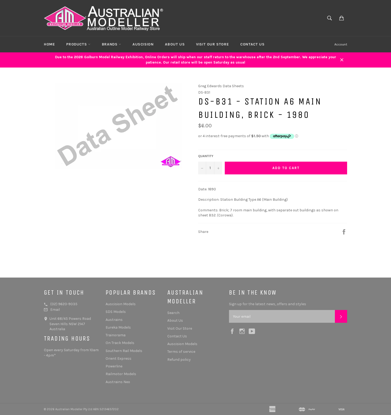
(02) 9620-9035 (63, 304)
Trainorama (116, 335)
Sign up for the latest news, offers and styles (267, 304)
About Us (175, 44)
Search (173, 313)
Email (55, 309)
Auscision (142, 44)
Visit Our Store (212, 44)
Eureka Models (118, 327)
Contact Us (252, 44)
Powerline (114, 366)
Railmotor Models (121, 374)
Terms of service (181, 351)
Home (49, 44)
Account (340, 44)
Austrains (114, 319)
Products (77, 44)
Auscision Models (121, 304)
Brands (110, 44)
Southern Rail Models (124, 351)
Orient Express (118, 358)
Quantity (205, 156)
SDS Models (116, 311)
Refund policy (179, 359)
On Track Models (120, 343)
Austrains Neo (118, 382)
